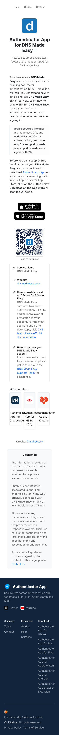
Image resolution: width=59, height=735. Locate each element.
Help (17, 7)
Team (7, 626)
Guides (27, 7)
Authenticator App (34, 172)
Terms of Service (33, 727)
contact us (18, 564)
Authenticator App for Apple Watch (46, 661)
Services (26, 636)
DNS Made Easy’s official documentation (30, 333)
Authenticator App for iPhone (46, 630)
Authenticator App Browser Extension (46, 687)
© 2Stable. (11, 722)
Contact (40, 7)
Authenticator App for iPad (46, 650)
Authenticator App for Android (46, 674)
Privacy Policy (13, 727)
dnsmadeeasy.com (28, 283)
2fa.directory (35, 441)
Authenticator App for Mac (46, 641)
